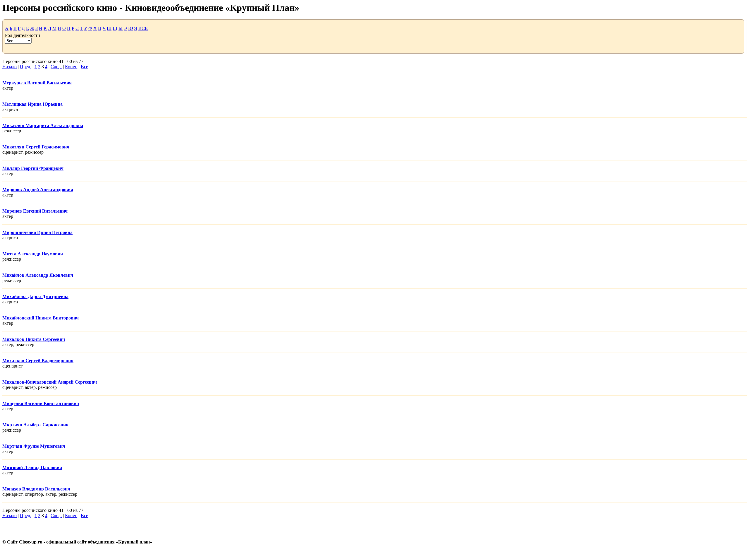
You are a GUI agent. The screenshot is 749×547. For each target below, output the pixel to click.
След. (56, 66)
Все (84, 66)
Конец (71, 66)
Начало (9, 66)
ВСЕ (143, 28)
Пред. (25, 66)
